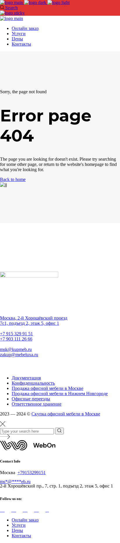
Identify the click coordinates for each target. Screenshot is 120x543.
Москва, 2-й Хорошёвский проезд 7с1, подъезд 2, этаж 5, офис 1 (33, 321)
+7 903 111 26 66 (16, 338)
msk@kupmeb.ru (16, 349)
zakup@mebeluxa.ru (19, 354)
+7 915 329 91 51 (16, 333)
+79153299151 (31, 472)
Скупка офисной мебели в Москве (65, 413)
